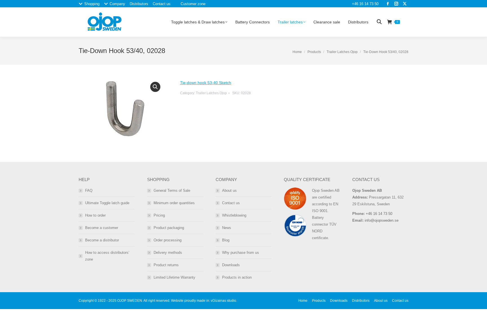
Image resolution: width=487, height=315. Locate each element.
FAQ (88, 190)
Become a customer (101, 228)
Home (297, 52)
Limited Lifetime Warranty (174, 277)
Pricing (159, 215)
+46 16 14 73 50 (365, 4)
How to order (95, 215)
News (226, 228)
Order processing (167, 240)
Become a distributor (102, 240)
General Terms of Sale (172, 190)
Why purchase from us (240, 252)
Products (314, 52)
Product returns (166, 265)
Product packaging (169, 228)
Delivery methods (168, 252)
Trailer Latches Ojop (342, 52)
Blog (225, 240)
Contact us (231, 203)
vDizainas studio (223, 301)
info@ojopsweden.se (382, 220)
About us (229, 190)
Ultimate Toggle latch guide (107, 203)
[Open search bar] (379, 21)
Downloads (231, 265)
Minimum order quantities (174, 203)
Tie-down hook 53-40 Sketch (205, 82)
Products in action (237, 277)
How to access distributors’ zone (107, 255)
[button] (155, 87)
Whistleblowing (234, 215)
